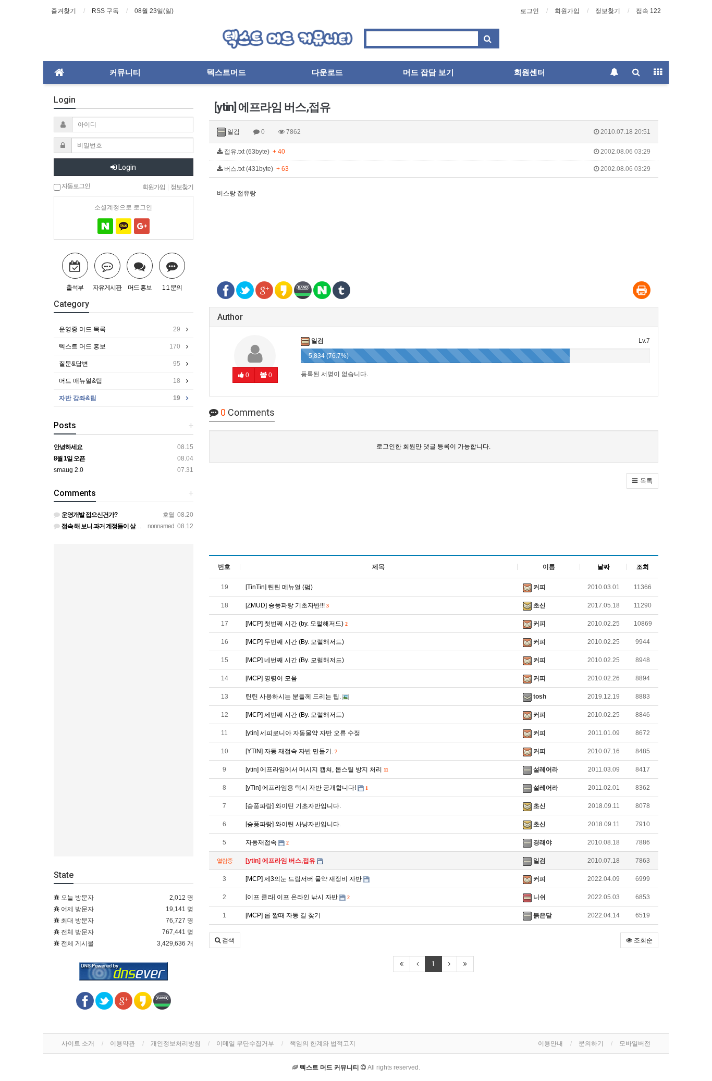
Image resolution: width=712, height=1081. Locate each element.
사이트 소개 (78, 1043)
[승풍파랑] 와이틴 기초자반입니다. (293, 806)
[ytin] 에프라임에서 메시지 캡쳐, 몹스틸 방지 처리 (316, 769)
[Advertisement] (434, 233)
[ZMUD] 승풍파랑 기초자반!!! (286, 605)
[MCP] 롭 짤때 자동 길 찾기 (283, 915)
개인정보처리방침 (176, 1043)
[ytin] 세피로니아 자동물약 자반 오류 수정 (302, 733)
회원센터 (529, 72)
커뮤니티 (125, 72)
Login (126, 167)
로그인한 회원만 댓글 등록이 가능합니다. (433, 446)
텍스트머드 (226, 72)
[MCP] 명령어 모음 (271, 678)
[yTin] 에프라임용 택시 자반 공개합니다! (306, 787)
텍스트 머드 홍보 (119, 346)
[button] (642, 481)
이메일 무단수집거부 (245, 1043)
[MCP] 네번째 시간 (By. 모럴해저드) (294, 660)
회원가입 (567, 11)
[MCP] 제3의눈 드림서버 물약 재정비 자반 (304, 879)
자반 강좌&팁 (119, 398)
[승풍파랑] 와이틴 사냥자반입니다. (293, 824)
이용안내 (550, 1043)
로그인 (529, 11)
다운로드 (327, 72)
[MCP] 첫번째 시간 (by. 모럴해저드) (296, 623)
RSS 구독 (105, 11)
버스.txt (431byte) (437, 168)
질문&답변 (119, 363)
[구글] (142, 226)
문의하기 (591, 1043)
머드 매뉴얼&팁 (119, 380)
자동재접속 (266, 842)
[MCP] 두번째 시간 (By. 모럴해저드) (294, 641)
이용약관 (122, 1043)
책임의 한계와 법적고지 (322, 1043)
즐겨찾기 (63, 11)
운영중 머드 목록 (119, 329)
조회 (642, 566)
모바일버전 (634, 1043)
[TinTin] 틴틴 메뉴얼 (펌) (279, 587)
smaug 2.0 (68, 470)
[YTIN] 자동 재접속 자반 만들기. (291, 751)
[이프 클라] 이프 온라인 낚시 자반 (297, 897)
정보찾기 (607, 11)
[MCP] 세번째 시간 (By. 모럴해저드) (294, 714)
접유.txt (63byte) (437, 151)
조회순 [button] (642, 940)
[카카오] (123, 226)
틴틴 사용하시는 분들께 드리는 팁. (293, 696)
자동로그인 (75, 185)
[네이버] (105, 226)
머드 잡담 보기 (428, 72)
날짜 (603, 566)
